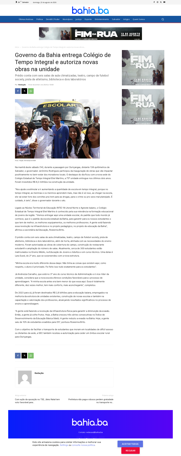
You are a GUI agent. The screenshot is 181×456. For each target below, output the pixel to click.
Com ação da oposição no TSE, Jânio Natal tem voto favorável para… (37, 401)
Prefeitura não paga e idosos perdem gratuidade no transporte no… (90, 401)
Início (17, 47)
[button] (162, 19)
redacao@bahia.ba (94, 432)
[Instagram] (157, 2)
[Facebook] (154, 2)
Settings (64, 445)
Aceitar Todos (130, 444)
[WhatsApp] (31, 91)
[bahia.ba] (90, 10)
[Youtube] (164, 2)
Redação (22, 85)
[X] (161, 2)
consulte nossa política (83, 445)
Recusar (130, 450)
